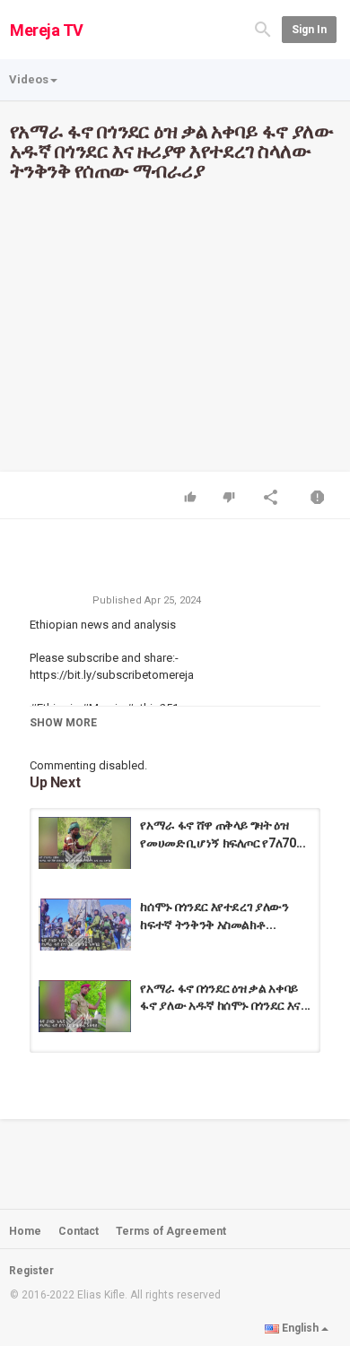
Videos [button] (28, 79)
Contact (78, 1231)
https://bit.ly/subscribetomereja (112, 675)
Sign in (309, 29)
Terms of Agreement (171, 1231)
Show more (63, 722)
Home (25, 1231)
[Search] (263, 28)
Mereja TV (46, 30)
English (300, 1328)
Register (31, 1270)
